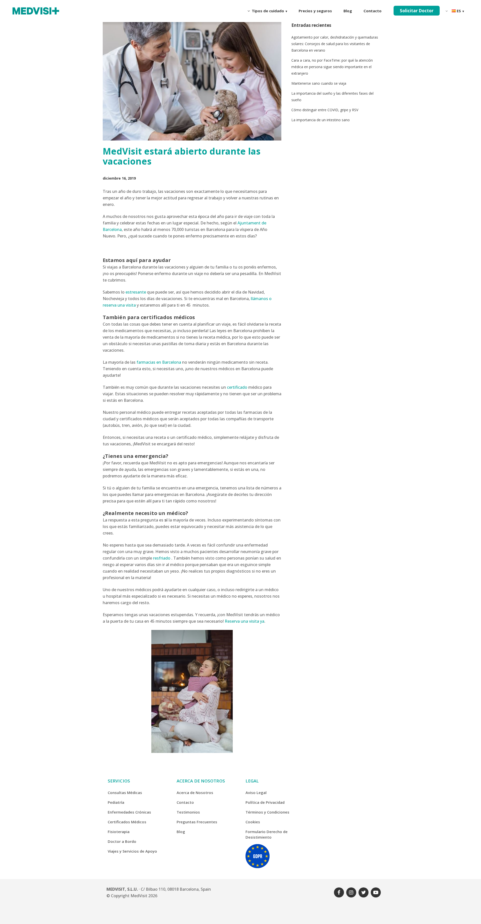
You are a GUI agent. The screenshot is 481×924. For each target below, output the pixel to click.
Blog (181, 831)
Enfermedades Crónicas (129, 812)
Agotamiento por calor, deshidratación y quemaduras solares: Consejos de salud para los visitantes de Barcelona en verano (334, 44)
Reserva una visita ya (244, 621)
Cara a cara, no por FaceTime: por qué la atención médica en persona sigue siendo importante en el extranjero (332, 67)
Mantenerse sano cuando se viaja (318, 83)
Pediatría (116, 802)
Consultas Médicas (125, 792)
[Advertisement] (334, 171)
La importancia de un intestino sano (320, 119)
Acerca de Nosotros (195, 792)
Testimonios (188, 812)
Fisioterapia (119, 831)
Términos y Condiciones (267, 812)
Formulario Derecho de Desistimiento (267, 834)
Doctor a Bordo (122, 841)
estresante (136, 292)
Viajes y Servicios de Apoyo (132, 851)
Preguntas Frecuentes (197, 821)
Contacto (185, 802)
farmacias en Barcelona (159, 362)
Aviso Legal (256, 792)
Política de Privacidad (265, 802)
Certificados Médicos (127, 821)
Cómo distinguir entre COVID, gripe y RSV (324, 109)
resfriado (161, 558)
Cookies (253, 821)
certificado (237, 387)
